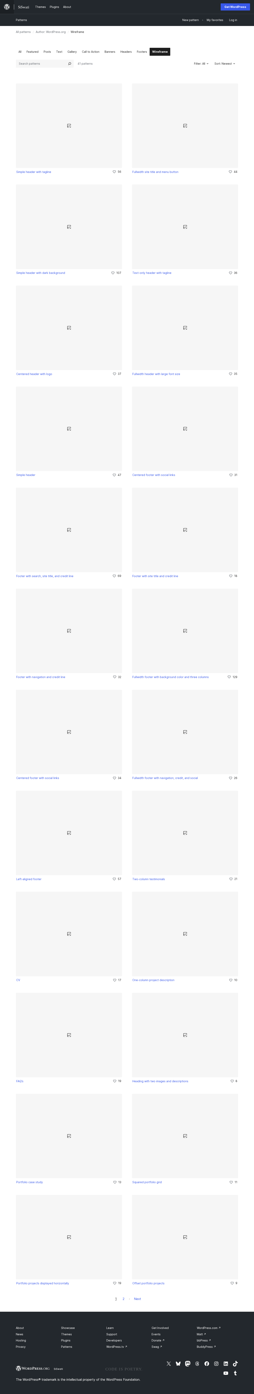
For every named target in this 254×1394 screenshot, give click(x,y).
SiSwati (58, 1368)
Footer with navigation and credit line (40, 677)
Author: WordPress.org (51, 32)
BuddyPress (206, 1346)
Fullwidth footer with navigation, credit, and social (165, 778)
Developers (114, 1340)
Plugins (65, 1340)
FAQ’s (19, 1081)
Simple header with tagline (33, 172)
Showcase (68, 1328)
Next (137, 1299)
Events (156, 1334)
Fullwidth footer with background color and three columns (170, 677)
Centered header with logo (34, 374)
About (20, 1328)
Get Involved (160, 1328)
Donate (158, 1340)
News (19, 1334)
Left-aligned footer (28, 879)
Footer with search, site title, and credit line (44, 576)
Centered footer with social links (153, 475)
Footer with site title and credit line (155, 576)
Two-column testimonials (148, 879)
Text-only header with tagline (151, 272)
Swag (157, 1346)
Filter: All (199, 63)
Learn (110, 1328)
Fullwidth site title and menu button (155, 172)
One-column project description (153, 980)
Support (111, 1334)
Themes (66, 1334)
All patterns (23, 32)
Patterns (21, 20)
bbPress (204, 1340)
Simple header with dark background (40, 272)
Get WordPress (235, 7)
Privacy (21, 1346)
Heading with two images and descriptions (160, 1081)
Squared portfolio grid (147, 1182)
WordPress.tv (116, 1346)
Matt (201, 1334)
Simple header (25, 475)
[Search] (70, 64)
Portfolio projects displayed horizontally (42, 1283)
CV (18, 980)
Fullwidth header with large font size (156, 374)
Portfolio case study (29, 1182)
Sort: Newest (223, 63)
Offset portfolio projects (148, 1283)
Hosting (21, 1340)
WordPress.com (209, 1328)
